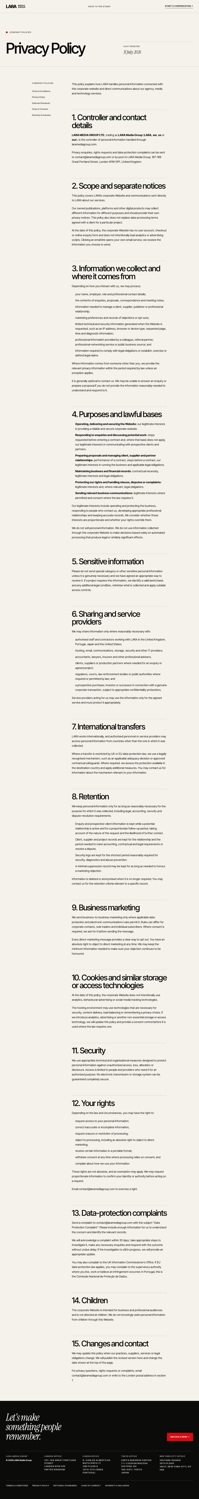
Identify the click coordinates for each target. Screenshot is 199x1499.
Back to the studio (99, 6)
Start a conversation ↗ (179, 6)
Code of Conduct (40, 109)
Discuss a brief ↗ (180, 1437)
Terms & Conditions (41, 91)
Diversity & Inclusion (41, 115)
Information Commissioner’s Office (132, 1262)
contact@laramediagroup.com (93, 157)
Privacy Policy (38, 97)
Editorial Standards (41, 103)
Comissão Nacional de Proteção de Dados (101, 1276)
